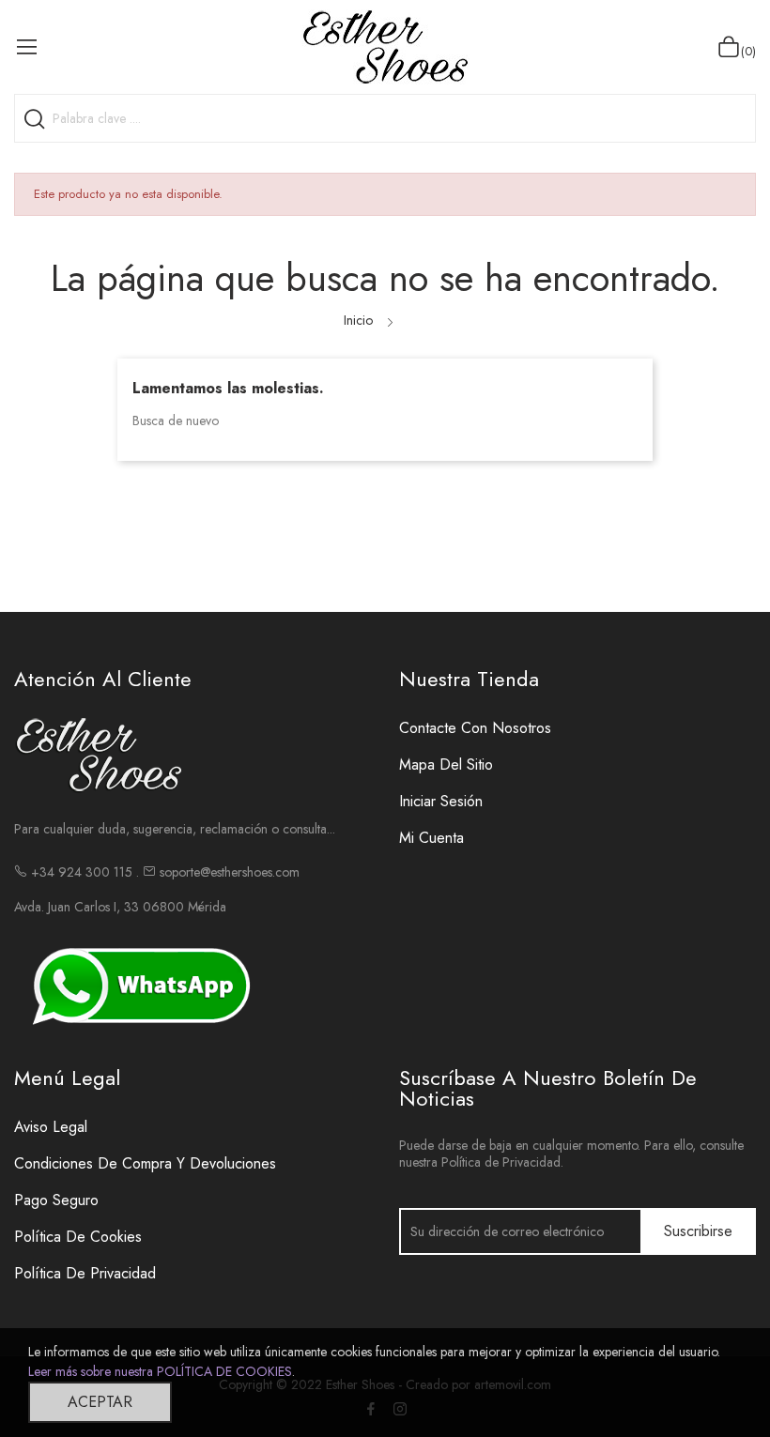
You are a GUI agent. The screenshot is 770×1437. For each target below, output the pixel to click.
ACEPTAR (100, 1402)
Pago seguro (56, 1200)
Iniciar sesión (441, 801)
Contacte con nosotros (475, 728)
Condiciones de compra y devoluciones (145, 1163)
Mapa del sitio (446, 764)
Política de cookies (78, 1236)
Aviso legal (50, 1127)
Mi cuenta (431, 837)
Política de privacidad (85, 1273)
